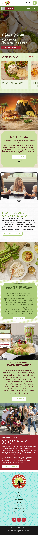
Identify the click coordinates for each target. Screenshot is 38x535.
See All (31, 56)
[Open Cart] (35, 3)
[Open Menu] (2, 3)
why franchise (9, 466)
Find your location (11, 233)
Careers (19, 505)
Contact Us (19, 512)
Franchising (19, 509)
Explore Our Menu (10, 47)
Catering (19, 499)
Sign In (27, 2)
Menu (19, 493)
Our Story (19, 502)
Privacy (25, 527)
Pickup (10, 8)
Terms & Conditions (16, 527)
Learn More (18, 399)
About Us (18, 319)
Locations (19, 496)
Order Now (18, 156)
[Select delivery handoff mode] (3, 8)
